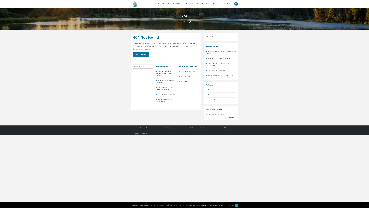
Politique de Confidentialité (198, 128)
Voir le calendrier (229, 117)
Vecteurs (200, 4)
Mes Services (177, 4)
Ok (236, 205)
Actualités (190, 4)
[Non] (367, 205)
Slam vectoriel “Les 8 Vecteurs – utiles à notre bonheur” (163, 73)
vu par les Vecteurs (186, 71)
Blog (208, 4)
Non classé (184, 76)
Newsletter (184, 81)
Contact (227, 4)
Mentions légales (171, 128)
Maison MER (217, 4)
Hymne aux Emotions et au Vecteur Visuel (220, 75)
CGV (225, 128)
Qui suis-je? (166, 4)
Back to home (141, 54)
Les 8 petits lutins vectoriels (166, 94)
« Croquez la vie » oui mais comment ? (219, 58)
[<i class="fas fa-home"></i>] (158, 3)
